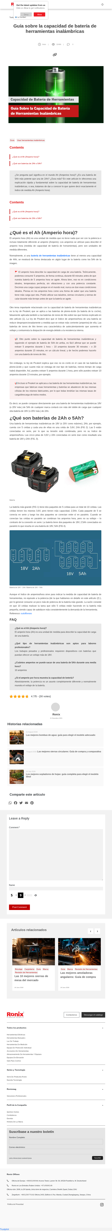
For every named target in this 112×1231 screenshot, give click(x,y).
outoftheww (26, 613)
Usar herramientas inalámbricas (31, 140)
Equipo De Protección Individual (19, 1048)
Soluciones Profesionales (16, 1096)
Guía (12, 140)
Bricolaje (18, 969)
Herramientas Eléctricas (16, 1035)
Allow (39, 14)
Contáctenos (71, 1015)
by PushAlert (21, 17)
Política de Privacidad (15, 1204)
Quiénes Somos (13, 1112)
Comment (14, 827)
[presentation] (90, 931)
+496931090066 (32, 1181)
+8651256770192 (27, 1195)
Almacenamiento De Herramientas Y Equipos (24, 1054)
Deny (26, 14)
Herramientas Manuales (16, 1038)
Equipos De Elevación (15, 1058)
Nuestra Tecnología (14, 1080)
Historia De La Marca (15, 1122)
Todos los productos (55, 1028)
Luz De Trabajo (13, 1041)
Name (12, 885)
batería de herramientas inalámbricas (50, 255)
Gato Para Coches (14, 1061)
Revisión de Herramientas (26, 972)
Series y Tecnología (55, 1070)
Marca (45, 969)
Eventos (10, 1118)
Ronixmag (55, 1089)
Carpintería (29, 969)
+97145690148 (46, 1186)
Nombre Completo (17, 1137)
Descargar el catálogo (93, 1015)
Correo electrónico (17, 1147)
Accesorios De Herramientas (18, 1051)
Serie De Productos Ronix (17, 1077)
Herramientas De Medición (17, 1044)
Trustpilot (4, 1229)
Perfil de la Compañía (55, 1105)
